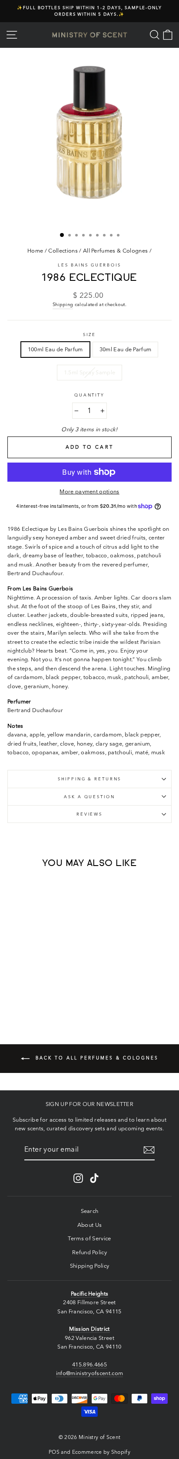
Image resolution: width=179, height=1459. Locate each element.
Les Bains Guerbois (89, 265)
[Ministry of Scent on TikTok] (94, 1178)
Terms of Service (89, 1238)
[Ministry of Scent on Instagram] (78, 1178)
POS (54, 1452)
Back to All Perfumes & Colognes (96, 1058)
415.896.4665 (89, 1364)
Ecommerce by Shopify (101, 1452)
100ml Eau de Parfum (55, 349)
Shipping (63, 304)
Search (90, 1211)
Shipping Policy (89, 1265)
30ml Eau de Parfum (125, 349)
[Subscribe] (149, 1150)
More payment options (89, 491)
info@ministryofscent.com (89, 1373)
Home (35, 250)
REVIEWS (89, 814)
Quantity (89, 395)
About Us (89, 1225)
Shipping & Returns (90, 778)
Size (89, 334)
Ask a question (89, 796)
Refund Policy (89, 1252)
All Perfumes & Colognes (115, 250)
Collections (63, 250)
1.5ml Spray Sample (90, 372)
